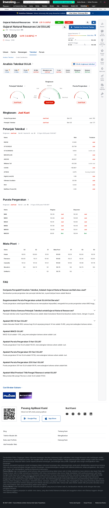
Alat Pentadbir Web (10, 444)
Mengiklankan (63, 436)
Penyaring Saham (17, 9)
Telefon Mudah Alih (10, 436)
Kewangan (22, 52)
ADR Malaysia (62, 9)
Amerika (70, 9)
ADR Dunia (52, 9)
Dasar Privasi (88, 503)
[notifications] (101, 2)
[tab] (7, 71)
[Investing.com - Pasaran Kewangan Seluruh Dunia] (11, 2)
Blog (5, 431)
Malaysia (27, 9)
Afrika (100, 9)
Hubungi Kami (62, 440)
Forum (41, 52)
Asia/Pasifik (93, 9)
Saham (6, 9)
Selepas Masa (43, 9)
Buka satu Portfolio (10, 440)
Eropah (76, 9)
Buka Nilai (90, 35)
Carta (13, 52)
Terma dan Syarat (74, 503)
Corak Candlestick (21, 57)
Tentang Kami (62, 431)
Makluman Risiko (100, 503)
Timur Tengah (84, 9)
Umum (5, 52)
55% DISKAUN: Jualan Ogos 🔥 (63, 2)
